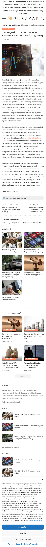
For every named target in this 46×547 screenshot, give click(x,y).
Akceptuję (23, 527)
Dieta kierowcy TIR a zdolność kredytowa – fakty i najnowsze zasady (11, 365)
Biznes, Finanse (8, 29)
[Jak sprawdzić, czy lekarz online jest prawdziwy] (12, 287)
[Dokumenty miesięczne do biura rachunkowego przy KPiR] (34, 324)
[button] (43, 479)
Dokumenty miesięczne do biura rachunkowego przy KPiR (34, 336)
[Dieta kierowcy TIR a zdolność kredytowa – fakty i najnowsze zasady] (12, 353)
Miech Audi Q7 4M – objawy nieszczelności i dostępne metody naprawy (11, 275)
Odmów (23, 533)
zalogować (14, 222)
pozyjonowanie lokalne (10, 447)
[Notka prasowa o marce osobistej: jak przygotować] (34, 263)
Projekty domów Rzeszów (11, 402)
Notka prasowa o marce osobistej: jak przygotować (11, 336)
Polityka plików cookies (15, 544)
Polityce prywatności (35, 520)
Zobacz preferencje (23, 539)
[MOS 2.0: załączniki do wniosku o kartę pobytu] (12, 240)
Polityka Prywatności (31, 544)
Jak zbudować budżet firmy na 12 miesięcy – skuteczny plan (32, 365)
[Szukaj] (42, 18)
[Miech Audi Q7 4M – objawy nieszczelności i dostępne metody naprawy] (12, 263)
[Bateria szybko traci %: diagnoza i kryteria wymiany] (34, 240)
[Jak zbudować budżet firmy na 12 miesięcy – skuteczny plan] (34, 353)
